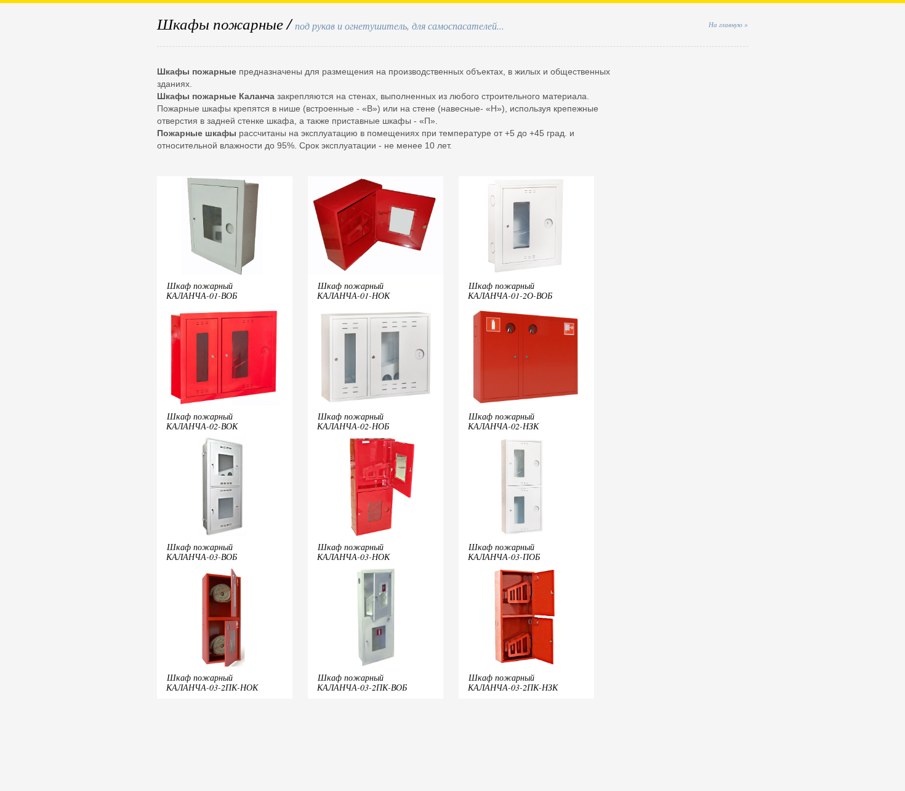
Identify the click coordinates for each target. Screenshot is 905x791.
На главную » (728, 24)
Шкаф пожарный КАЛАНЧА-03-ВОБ (201, 551)
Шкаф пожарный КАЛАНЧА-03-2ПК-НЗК (513, 682)
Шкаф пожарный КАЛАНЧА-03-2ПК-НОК (212, 682)
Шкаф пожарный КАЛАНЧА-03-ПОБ (504, 551)
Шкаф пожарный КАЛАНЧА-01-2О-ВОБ (510, 290)
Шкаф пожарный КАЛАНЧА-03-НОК (353, 551)
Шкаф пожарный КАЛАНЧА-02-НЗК (503, 421)
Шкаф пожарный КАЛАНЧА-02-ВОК (202, 421)
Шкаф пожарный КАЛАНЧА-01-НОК (353, 290)
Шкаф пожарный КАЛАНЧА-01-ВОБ (201, 290)
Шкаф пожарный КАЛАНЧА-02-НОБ (353, 421)
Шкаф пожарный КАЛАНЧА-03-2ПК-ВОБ (362, 682)
